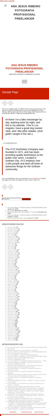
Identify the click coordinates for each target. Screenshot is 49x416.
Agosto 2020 (11, 301)
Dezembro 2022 (12, 271)
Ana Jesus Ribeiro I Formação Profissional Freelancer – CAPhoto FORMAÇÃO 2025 (24, 363)
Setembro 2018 (12, 335)
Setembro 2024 (12, 242)
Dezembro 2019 (12, 313)
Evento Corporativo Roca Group (17, 218)
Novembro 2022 (12, 272)
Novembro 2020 (12, 296)
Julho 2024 (11, 243)
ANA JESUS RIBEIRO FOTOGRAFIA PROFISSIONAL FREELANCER (24, 68)
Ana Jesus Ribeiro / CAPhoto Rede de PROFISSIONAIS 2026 (27, 207)
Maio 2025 (10, 234)
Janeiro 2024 (11, 251)
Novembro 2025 (12, 230)
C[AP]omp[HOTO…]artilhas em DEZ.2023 (20, 409)
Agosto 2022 (11, 274)
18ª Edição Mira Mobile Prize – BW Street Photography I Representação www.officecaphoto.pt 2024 (25, 366)
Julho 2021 (11, 286)
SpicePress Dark (26, 412)
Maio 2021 (10, 289)
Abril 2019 (10, 325)
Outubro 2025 (11, 231)
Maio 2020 (10, 305)
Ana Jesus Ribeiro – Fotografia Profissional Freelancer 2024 (26, 407)
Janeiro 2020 (11, 311)
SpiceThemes (38, 412)
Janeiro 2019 (11, 329)
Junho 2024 (11, 245)
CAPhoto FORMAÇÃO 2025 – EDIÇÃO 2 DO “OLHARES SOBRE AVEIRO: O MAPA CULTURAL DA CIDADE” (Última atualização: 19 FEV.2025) (25, 391)
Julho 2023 (11, 260)
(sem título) (10, 210)
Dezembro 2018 (12, 331)
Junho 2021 (11, 287)
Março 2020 (11, 308)
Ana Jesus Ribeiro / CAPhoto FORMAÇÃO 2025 (22, 355)
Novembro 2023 (12, 254)
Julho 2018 (11, 338)
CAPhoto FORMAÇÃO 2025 (16, 359)
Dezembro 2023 (12, 253)
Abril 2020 (10, 307)
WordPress (13, 412)
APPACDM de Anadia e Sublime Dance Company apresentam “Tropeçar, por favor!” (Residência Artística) (26, 375)
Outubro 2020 (11, 298)
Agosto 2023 (11, 259)
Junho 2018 (11, 340)
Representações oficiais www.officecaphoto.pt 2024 (23, 386)
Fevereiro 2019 (12, 328)
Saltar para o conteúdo (7, 1)
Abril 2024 (10, 248)
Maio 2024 (10, 246)
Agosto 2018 (11, 337)
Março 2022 (11, 280)
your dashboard (35, 178)
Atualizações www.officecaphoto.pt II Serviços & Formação (25, 388)
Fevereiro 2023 (12, 268)
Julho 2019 (11, 320)
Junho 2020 (11, 304)
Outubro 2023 (11, 256)
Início (9, 96)
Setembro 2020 (12, 299)
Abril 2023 (10, 265)
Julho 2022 (11, 275)
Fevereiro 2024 (12, 250)
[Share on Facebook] (5, 102)
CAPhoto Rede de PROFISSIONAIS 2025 (20, 358)
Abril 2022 (10, 278)
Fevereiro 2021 (12, 293)
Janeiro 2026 (11, 227)
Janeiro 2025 (11, 236)
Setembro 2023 (12, 257)
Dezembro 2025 (12, 228)
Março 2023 (11, 266)
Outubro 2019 (11, 316)
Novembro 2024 (12, 239)
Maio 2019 (10, 323)
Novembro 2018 (12, 332)
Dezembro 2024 (12, 237)
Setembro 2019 (12, 317)
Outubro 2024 (11, 240)
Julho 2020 (11, 302)
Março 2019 (11, 326)
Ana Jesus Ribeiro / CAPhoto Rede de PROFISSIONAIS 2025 (27, 215)
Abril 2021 (10, 290)
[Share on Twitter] (11, 102)
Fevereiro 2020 (12, 310)
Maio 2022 (10, 277)
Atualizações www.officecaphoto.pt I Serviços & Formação (25, 394)
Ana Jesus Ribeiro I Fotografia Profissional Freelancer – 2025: (27, 361)
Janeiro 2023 (11, 269)
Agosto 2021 (11, 284)
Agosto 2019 (11, 319)
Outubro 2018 (11, 334)
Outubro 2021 (11, 283)
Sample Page (11, 97)
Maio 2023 (10, 263)
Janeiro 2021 (11, 295)
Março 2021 (11, 292)
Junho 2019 (11, 322)
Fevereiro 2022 (12, 281)
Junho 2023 (11, 262)
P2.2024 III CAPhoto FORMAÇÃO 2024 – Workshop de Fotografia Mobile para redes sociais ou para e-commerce (25, 399)
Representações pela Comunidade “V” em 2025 (22, 212)
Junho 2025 (11, 233)
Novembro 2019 (12, 314)
